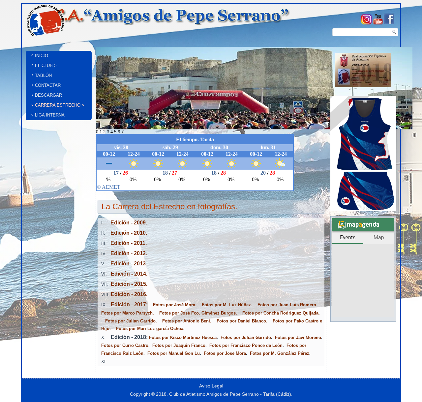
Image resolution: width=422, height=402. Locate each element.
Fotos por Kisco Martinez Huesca (183, 337)
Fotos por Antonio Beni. (186, 320)
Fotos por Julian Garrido (246, 337)
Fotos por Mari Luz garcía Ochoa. (150, 328)
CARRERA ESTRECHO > (59, 105)
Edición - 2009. (126, 222)
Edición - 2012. (127, 253)
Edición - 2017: (128, 304)
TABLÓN (43, 75)
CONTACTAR (48, 85)
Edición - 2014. (127, 274)
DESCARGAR (48, 95)
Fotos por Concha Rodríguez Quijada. (281, 313)
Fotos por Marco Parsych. (127, 313)
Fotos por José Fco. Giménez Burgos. (198, 313)
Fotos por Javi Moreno (298, 337)
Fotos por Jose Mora (225, 353)
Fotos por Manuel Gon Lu (173, 353)
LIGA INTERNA (50, 115)
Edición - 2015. (128, 284)
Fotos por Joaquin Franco (178, 345)
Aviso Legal (211, 385)
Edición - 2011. (127, 243)
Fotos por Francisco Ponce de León (246, 345)
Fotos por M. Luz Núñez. (227, 304)
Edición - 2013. (126, 263)
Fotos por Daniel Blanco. (242, 320)
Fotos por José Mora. (174, 304)
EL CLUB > (46, 65)
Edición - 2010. (126, 233)
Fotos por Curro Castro (124, 345)
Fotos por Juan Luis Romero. (287, 304)
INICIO (41, 55)
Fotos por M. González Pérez (279, 353)
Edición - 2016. (129, 294)
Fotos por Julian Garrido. (131, 320)
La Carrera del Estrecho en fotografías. (169, 206)
